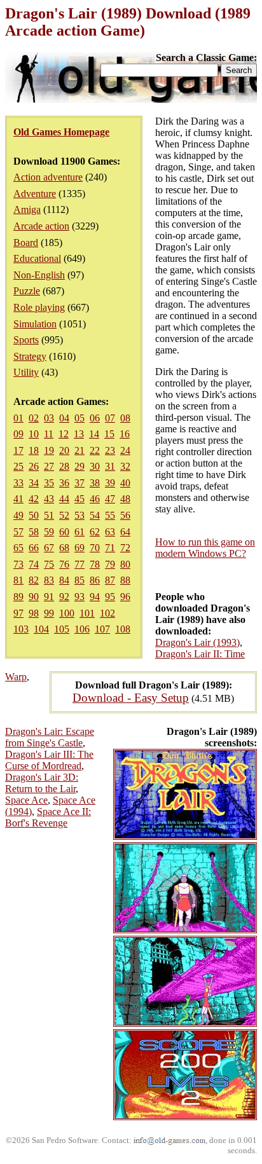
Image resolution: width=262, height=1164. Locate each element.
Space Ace (26, 800)
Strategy (29, 356)
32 (125, 466)
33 (18, 482)
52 (64, 515)
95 (110, 596)
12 (64, 433)
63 (110, 531)
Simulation (35, 323)
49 (18, 515)
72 (125, 547)
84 (64, 580)
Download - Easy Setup (130, 697)
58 (34, 531)
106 (82, 629)
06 (95, 418)
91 (49, 596)
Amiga (27, 209)
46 (95, 498)
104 (41, 629)
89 (18, 596)
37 (79, 482)
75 (49, 564)
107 (102, 629)
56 (125, 515)
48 (125, 498)
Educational (37, 258)
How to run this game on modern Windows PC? (205, 548)
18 (34, 450)
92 (64, 596)
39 (110, 482)
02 (34, 418)
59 (49, 531)
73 (18, 564)
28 (64, 466)
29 (79, 466)
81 (18, 580)
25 (18, 466)
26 (34, 466)
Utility (26, 372)
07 (110, 418)
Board (25, 242)
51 (49, 515)
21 (79, 450)
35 (49, 482)
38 (95, 482)
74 (34, 564)
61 (79, 531)
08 (125, 418)
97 (18, 613)
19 (49, 450)
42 (34, 498)
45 (79, 498)
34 (34, 482)
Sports (26, 339)
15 (109, 433)
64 (125, 531)
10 (34, 433)
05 (79, 418)
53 (79, 515)
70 (95, 547)
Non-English (39, 275)
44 (64, 498)
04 (64, 418)
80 (125, 564)
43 (49, 498)
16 (125, 433)
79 (110, 564)
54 (95, 515)
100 (66, 613)
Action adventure (48, 177)
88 (125, 580)
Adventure (34, 193)
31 (110, 466)
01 (18, 418)
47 (110, 498)
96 (125, 596)
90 (34, 596)
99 (49, 613)
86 (95, 580)
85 (79, 580)
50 (34, 515)
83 (49, 580)
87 (110, 580)
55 (110, 515)
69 (79, 547)
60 (64, 531)
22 (95, 450)
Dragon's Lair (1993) (197, 642)
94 (95, 596)
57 (18, 531)
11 (48, 433)
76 (64, 564)
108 (122, 629)
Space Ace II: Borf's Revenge (48, 817)
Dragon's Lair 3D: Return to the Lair (41, 783)
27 (49, 466)
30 (95, 466)
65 (18, 547)
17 (18, 450)
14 (94, 433)
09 (18, 433)
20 (64, 450)
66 (34, 547)
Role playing (39, 307)
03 (49, 418)
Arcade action (41, 226)
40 (125, 482)
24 (125, 450)
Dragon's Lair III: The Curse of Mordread (49, 760)
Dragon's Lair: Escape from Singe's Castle (49, 737)
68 (64, 547)
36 (64, 482)
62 (95, 531)
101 (87, 613)
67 (49, 547)
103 (21, 629)
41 (18, 498)
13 (79, 433)
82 (34, 580)
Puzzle (26, 290)
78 (95, 564)
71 (110, 547)
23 (110, 450)
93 (79, 596)
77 (79, 564)
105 (61, 629)
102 (107, 613)
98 (34, 613)
